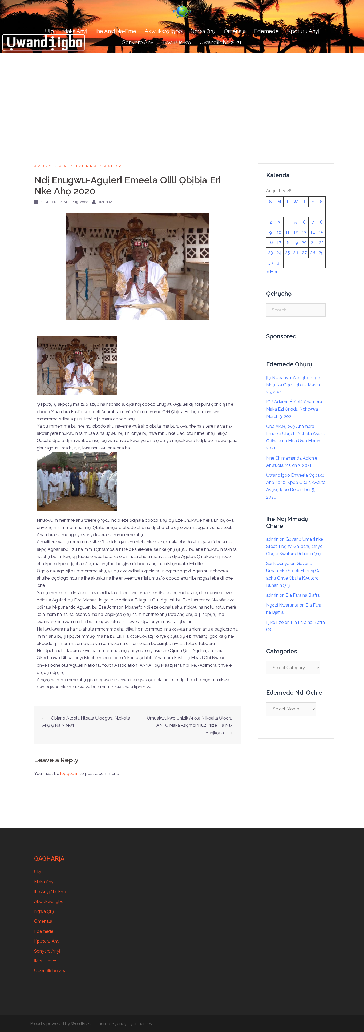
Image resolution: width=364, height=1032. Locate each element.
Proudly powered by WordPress (61, 1023)
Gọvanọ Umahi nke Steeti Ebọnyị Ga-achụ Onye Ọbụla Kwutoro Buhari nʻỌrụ (294, 546)
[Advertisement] (182, 93)
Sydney (119, 1023)
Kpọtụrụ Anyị (303, 31)
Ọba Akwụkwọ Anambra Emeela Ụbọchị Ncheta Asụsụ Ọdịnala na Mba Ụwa (295, 433)
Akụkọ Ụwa (50, 166)
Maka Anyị (74, 31)
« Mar (271, 271)
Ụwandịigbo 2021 (221, 42)
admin (272, 539)
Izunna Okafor (99, 166)
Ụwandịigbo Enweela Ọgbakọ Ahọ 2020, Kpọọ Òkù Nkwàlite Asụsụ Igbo (295, 482)
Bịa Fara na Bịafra (303, 595)
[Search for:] (296, 310)
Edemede (266, 31)
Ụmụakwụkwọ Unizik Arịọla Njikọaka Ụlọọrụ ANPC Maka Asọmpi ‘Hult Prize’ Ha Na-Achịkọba (190, 725)
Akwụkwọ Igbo (163, 31)
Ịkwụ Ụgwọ (177, 42)
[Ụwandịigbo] (182, 13)
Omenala (235, 31)
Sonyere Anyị (138, 42)
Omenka (105, 202)
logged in (69, 773)
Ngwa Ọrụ (203, 31)
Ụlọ (49, 31)
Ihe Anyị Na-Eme (116, 31)
